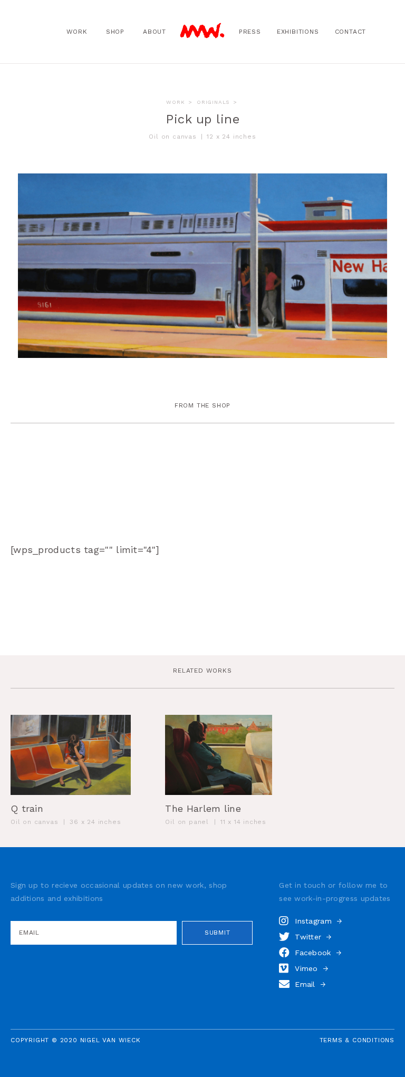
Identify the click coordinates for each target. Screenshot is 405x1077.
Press (250, 31)
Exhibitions (298, 31)
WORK (175, 102)
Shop (115, 31)
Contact (351, 31)
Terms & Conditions (357, 1040)
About (154, 31)
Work (77, 31)
